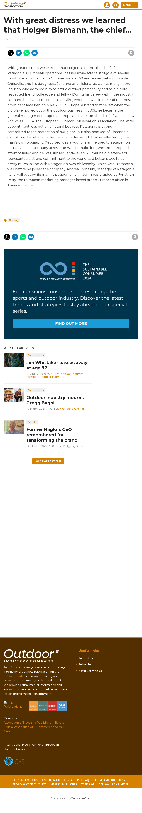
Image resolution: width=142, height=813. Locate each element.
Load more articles (48, 461)
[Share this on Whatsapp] (26, 52)
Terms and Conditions (109, 780)
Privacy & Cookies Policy (29, 784)
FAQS (87, 780)
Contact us (86, 658)
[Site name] (31, 663)
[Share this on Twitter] (10, 52)
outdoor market (15, 676)
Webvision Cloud (81, 798)
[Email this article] (34, 52)
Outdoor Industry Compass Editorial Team (54, 375)
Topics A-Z (88, 784)
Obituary (13, 220)
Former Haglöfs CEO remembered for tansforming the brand (51, 435)
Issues (73, 784)
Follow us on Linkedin (114, 784)
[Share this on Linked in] (18, 52)
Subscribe (85, 664)
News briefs (36, 355)
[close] (102, 50)
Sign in (81, 45)
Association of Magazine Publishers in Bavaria (34, 722)
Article (32, 422)
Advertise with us (90, 670)
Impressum (57, 784)
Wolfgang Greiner (72, 408)
